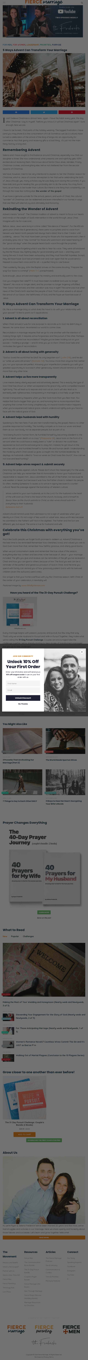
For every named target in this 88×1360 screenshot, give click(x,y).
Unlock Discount (23, 698)
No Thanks (23, 704)
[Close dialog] (82, 651)
